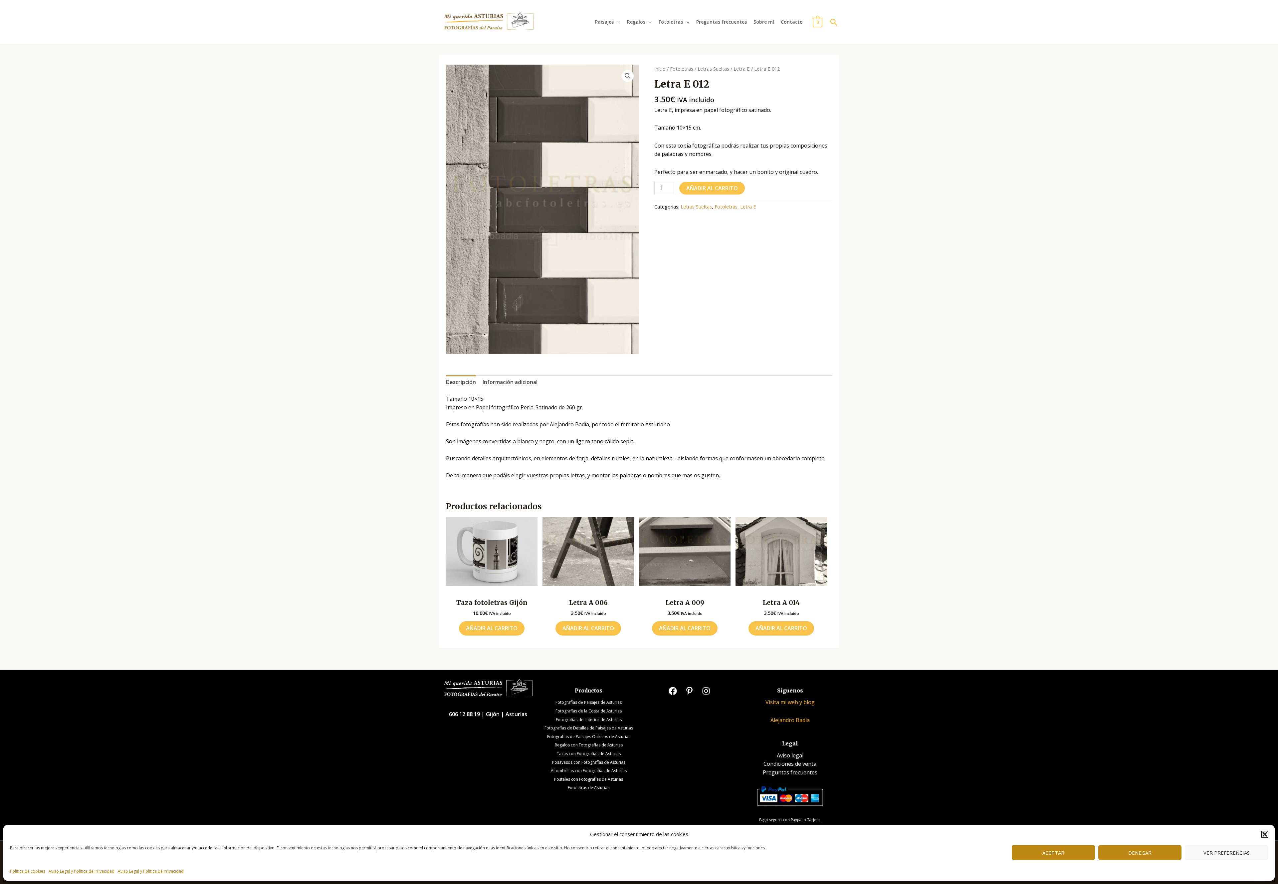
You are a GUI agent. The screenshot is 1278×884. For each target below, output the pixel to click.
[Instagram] (706, 691)
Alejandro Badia (790, 720)
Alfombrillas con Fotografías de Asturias (589, 770)
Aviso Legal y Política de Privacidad (81, 871)
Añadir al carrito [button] (492, 628)
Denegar (1140, 852)
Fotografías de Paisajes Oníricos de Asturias (588, 736)
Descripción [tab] (461, 382)
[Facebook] (673, 691)
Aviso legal (790, 755)
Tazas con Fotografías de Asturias (589, 753)
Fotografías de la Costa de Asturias (588, 711)
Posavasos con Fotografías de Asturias (588, 762)
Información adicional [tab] (510, 382)
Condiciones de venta (789, 763)
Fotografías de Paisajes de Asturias (588, 702)
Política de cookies (27, 871)
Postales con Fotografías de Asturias (588, 779)
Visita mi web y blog (790, 702)
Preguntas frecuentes (721, 22)
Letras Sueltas (713, 68)
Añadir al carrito (712, 188)
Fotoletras (671, 22)
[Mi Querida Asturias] (488, 21)
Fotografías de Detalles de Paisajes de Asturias (588, 728)
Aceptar (1053, 852)
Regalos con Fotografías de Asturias (589, 745)
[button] (1264, 834)
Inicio (660, 68)
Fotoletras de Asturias (588, 787)
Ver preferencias (1226, 852)
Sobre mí (763, 22)
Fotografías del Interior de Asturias (589, 719)
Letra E (742, 68)
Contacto (792, 22)
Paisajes (604, 22)
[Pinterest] (689, 691)
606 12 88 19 (465, 714)
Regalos (636, 22)
